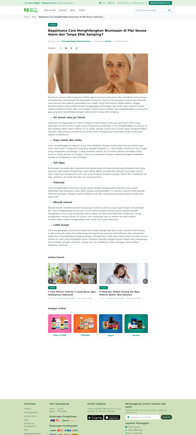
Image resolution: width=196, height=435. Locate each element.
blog (34, 17)
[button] (30, 10)
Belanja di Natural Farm (160, 3)
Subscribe (166, 417)
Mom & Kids (50, 10)
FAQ (26, 430)
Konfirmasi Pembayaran (30, 424)
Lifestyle (63, 10)
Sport (72, 10)
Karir (26, 420)
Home (26, 17)
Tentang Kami (31, 412)
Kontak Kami (30, 416)
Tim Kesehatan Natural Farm (76, 41)
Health (82, 10)
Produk (27, 409)
